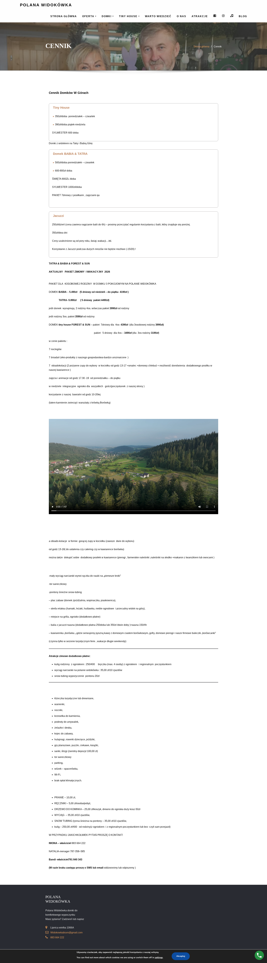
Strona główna (63, 16)
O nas (181, 16)
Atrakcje (200, 16)
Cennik (218, 46)
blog (243, 16)
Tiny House (128, 16)
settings (159, 957)
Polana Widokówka (46, 5)
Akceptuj (180, 956)
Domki (107, 16)
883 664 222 (57, 937)
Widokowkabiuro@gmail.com (66, 932)
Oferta (88, 16)
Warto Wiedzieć (158, 16)
